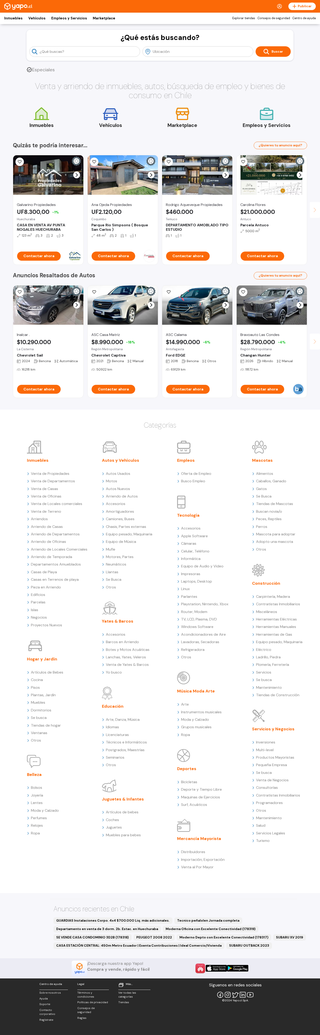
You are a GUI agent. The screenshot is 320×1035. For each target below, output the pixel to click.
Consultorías (267, 787)
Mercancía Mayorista (199, 838)
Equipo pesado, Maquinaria (129, 534)
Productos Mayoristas (275, 757)
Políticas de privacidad (92, 1002)
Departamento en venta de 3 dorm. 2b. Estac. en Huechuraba (107, 929)
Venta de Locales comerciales (56, 503)
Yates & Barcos (117, 621)
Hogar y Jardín (42, 659)
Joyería (37, 795)
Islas (34, 609)
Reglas (81, 1018)
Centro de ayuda (304, 18)
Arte (185, 704)
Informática (191, 558)
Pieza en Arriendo (46, 587)
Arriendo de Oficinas (48, 541)
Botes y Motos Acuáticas (127, 649)
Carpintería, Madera (273, 596)
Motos (111, 481)
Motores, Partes (120, 556)
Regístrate (46, 1020)
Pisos (35, 687)
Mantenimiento (269, 687)
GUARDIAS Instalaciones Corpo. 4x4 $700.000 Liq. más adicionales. (113, 920)
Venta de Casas (44, 488)
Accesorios (115, 503)
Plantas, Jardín (43, 694)
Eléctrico (263, 649)
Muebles (38, 702)
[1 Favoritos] (19, 292)
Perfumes (39, 817)
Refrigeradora (193, 649)
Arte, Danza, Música (123, 719)
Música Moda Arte (196, 691)
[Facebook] (220, 995)
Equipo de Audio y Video (202, 566)
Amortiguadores (120, 511)
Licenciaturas (117, 734)
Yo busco (114, 672)
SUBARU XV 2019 (289, 937)
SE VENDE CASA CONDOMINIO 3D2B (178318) (92, 937)
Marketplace (104, 18)
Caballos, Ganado (271, 481)
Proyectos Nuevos (46, 625)
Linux (185, 588)
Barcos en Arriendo (122, 641)
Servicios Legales (270, 833)
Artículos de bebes (122, 812)
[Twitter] (235, 995)
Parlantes (189, 596)
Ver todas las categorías (127, 995)
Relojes (37, 825)
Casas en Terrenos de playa (55, 579)
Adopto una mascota (274, 541)
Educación (112, 706)
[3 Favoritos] (168, 162)
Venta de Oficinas (46, 496)
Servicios (263, 672)
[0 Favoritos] (19, 162)
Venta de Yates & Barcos (127, 664)
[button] (76, 175)
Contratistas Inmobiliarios (278, 604)
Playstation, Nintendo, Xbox (204, 604)
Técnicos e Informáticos (126, 742)
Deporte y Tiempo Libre (201, 789)
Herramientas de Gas (274, 634)
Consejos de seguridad (273, 18)
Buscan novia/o (269, 511)
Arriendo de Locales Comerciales (59, 549)
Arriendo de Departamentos (55, 534)
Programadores (269, 802)
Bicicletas (189, 781)
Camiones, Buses (120, 518)
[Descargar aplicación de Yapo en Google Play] (237, 968)
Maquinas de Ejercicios (200, 797)
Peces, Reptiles (269, 518)
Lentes (37, 802)
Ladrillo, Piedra (268, 657)
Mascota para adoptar (275, 534)
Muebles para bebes (123, 835)
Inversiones (265, 742)
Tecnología (188, 515)
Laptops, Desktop (196, 581)
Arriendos (39, 518)
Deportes (186, 769)
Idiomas (112, 727)
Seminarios (115, 757)
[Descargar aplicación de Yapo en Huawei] (200, 968)
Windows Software (197, 626)
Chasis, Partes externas (126, 526)
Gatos (261, 488)
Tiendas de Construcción (277, 694)
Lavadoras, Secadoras (200, 641)
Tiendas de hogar (46, 725)
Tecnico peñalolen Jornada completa (208, 920)
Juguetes (114, 827)
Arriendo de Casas (47, 526)
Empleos (186, 460)
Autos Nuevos (118, 488)
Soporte (44, 1004)
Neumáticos (116, 564)
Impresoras (190, 573)
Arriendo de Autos (122, 496)
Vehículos (36, 18)
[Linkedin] (242, 995)
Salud (260, 825)
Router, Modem (194, 611)
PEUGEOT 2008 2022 (154, 937)
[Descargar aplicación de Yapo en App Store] (216, 968)
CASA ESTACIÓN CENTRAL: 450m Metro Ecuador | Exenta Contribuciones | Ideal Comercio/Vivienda (139, 945)
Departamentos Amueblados (56, 564)
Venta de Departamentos (53, 481)
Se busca (39, 717)
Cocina (37, 679)
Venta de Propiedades (50, 473)
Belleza (34, 774)
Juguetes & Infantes (123, 799)
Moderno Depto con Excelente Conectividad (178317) (223, 937)
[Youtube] (250, 995)
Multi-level (265, 749)
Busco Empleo (193, 481)
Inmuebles (13, 18)
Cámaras (188, 543)
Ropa (35, 833)
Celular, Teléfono (195, 551)
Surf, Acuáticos (194, 804)
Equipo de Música (121, 541)
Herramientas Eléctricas (276, 619)
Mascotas (262, 460)
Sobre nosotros (50, 993)
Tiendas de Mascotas (274, 503)
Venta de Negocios (272, 780)
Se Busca (113, 579)
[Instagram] (227, 995)
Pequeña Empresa (271, 764)
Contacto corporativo (47, 1012)
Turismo (263, 840)
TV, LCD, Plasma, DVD (199, 619)
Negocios (39, 617)
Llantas (112, 572)
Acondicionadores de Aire (203, 634)
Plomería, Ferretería (272, 664)
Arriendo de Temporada (51, 556)
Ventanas (39, 732)
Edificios (38, 594)
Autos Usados (118, 473)
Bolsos (36, 787)
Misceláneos (266, 611)
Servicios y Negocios (273, 729)
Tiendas (123, 1002)
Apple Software (194, 536)
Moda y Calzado (45, 810)
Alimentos (264, 473)
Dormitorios (41, 710)
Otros (36, 740)
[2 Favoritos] (94, 292)
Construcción (266, 583)
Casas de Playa (44, 572)
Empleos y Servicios (69, 18)
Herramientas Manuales (276, 626)
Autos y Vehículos (120, 460)
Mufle (110, 549)
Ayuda (43, 998)
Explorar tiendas (243, 18)
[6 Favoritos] (94, 162)
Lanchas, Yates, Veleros (126, 657)
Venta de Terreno (46, 511)
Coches (112, 819)
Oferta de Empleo (196, 473)
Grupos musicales (196, 727)
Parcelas (38, 602)
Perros (261, 526)
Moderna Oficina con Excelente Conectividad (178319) (211, 929)
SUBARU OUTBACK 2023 (249, 945)
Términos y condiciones (85, 995)
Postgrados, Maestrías (125, 749)
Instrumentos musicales (201, 712)
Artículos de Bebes (47, 672)
